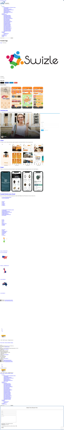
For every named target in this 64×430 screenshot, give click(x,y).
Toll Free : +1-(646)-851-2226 (4, 265)
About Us (3, 201)
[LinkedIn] (2, 366)
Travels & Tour (4, 232)
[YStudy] (30, 138)
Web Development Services (6, 211)
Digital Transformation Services (6, 214)
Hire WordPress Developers (7, 396)
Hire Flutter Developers (7, 390)
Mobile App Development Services (7, 212)
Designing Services (6, 378)
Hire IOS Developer (6, 388)
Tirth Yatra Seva (4, 110)
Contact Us (3, 205)
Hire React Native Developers (8, 389)
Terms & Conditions (7, 342)
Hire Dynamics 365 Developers (8, 386)
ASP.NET (3, 225)
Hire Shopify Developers (7, 399)
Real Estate (3, 229)
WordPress (3, 224)
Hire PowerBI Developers (7, 384)
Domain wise (5, 402)
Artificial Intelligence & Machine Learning (8, 209)
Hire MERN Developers (7, 392)
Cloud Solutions (4, 210)
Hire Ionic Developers (7, 391)
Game (3, 234)
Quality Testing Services (5, 213)
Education (3, 233)
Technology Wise (6, 401)
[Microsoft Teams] (2, 328)
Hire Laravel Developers (7, 397)
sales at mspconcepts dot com (9, 300)
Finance (3, 230)
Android (3, 222)
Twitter (3, 82)
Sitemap (12, 342)
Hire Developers (4, 382)
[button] (3, 36)
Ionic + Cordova (4, 223)
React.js (3, 220)
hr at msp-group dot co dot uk (9, 361)
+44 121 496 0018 (2, 279)
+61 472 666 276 (5, 358)
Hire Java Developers (7, 387)
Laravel (3, 221)
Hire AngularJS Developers (7, 395)
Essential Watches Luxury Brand (7, 194)
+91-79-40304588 (5, 354)
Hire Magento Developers (7, 398)
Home (1, 42)
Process (3, 202)
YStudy (2, 140)
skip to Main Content (3, 0)
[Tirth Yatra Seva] (21, 108)
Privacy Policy (2, 342)
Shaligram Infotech (6, 197)
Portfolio (3, 204)
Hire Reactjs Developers (7, 393)
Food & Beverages (4, 231)
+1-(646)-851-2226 (6, 346)
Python (3, 219)
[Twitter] (2, 330)
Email (16, 82)
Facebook (7, 82)
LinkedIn (12, 82)
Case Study (3, 203)
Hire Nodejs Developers (7, 394)
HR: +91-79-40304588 (3, 252)
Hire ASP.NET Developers (7, 385)
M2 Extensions (4, 215)
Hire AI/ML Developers (7, 383)
